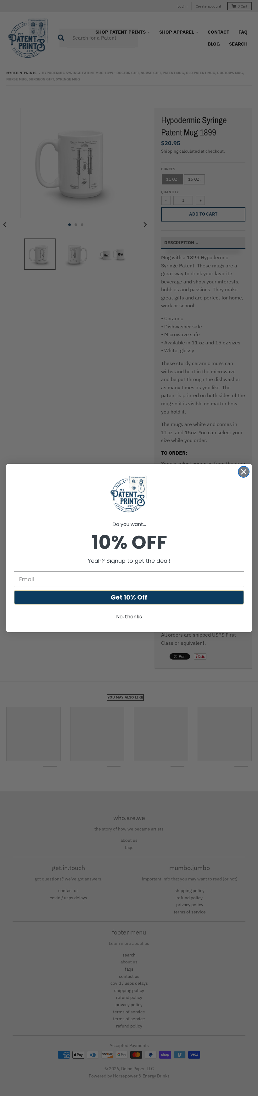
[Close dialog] (243, 471)
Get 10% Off (129, 597)
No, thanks (129, 616)
